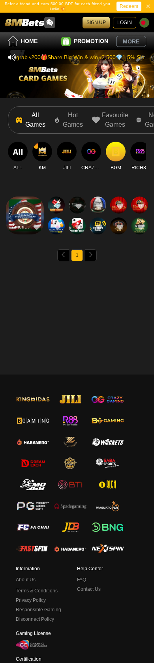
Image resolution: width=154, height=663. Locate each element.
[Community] (49, 22)
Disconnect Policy (35, 619)
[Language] (144, 23)
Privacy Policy (31, 600)
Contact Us (89, 589)
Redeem (129, 6)
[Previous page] (63, 255)
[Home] (24, 22)
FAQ (81, 579)
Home (29, 41)
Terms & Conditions (37, 591)
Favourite (25, 204)
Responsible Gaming (38, 609)
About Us (26, 579)
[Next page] (91, 255)
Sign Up (96, 22)
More (131, 41)
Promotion (91, 41)
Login (124, 22)
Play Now (25, 222)
